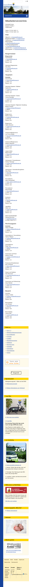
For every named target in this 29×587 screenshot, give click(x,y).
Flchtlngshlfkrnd (13, 46)
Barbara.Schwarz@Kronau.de (14, 108)
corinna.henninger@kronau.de (14, 98)
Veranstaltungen (10, 350)
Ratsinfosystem (10, 344)
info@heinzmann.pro (11, 218)
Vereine (8, 352)
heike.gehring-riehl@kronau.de (14, 181)
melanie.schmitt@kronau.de (13, 256)
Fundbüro (9, 338)
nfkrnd (20, 38)
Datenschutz (7, 562)
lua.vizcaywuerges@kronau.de (14, 135)
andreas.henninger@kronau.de (14, 163)
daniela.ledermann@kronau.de (14, 145)
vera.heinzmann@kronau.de (13, 275)
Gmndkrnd (17, 37)
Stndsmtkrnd (18, 40)
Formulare (9, 336)
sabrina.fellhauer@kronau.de (13, 238)
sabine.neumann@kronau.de (13, 126)
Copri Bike (9, 421)
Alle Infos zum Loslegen (11, 501)
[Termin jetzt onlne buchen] (12, 364)
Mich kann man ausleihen (13, 417)
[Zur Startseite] (9, 4)
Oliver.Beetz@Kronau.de (12, 172)
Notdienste (9, 342)
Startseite (6, 559)
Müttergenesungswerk (12, 383)
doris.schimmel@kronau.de (13, 266)
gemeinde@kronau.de (12, 59)
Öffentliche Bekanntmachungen (14, 332)
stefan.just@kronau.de (12, 209)
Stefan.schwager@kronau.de (13, 229)
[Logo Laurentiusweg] (16, 490)
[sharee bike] (16, 407)
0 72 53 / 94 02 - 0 (12, 571)
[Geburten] (16, 526)
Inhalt (11, 559)
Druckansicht (15, 562)
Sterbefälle (9, 346)
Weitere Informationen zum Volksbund (16, 388)
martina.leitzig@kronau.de (13, 117)
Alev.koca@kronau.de (12, 200)
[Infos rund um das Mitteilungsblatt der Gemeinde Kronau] (14, 545)
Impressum (21, 559)
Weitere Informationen (12, 510)
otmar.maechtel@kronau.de (13, 284)
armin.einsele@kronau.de (13, 80)
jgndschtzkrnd (19, 47)
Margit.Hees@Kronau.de (12, 247)
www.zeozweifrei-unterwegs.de (14, 465)
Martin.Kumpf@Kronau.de (13, 154)
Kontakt (16, 559)
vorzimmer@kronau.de (12, 68)
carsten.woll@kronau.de (12, 314)
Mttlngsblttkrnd (13, 43)
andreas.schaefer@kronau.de (13, 296)
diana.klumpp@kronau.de (13, 191)
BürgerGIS (16, 373)
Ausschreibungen (11, 334)
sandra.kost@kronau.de (12, 89)
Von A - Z (9, 330)
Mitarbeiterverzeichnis (12, 340)
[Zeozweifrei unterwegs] (16, 452)
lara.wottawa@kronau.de (12, 305)
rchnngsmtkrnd (20, 49)
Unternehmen (10, 348)
